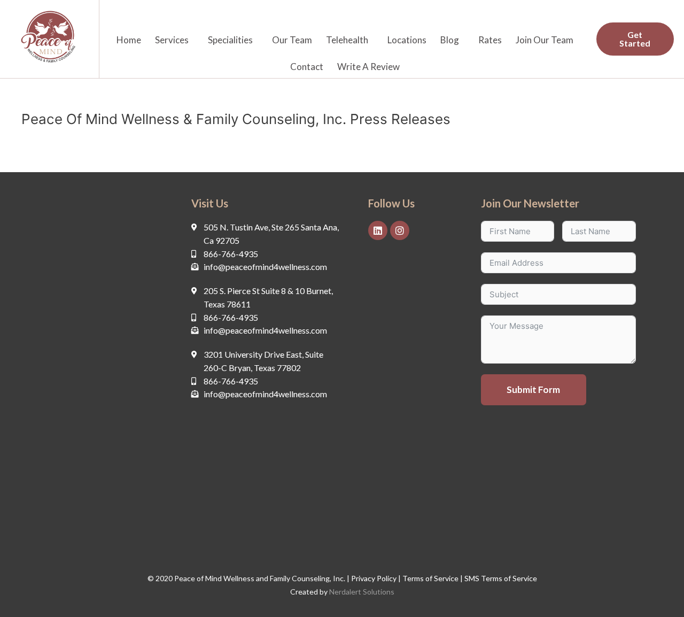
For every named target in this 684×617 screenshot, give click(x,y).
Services (172, 39)
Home (128, 39)
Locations (406, 39)
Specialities (230, 39)
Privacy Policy (374, 578)
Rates (490, 39)
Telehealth (347, 39)
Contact (306, 66)
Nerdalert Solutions (361, 591)
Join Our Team (544, 39)
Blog (449, 39)
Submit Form (533, 389)
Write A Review (368, 66)
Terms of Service (429, 578)
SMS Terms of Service (500, 578)
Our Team (292, 39)
